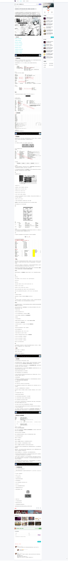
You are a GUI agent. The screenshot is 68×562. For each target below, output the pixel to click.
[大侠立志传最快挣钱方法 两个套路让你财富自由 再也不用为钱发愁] (45, 31)
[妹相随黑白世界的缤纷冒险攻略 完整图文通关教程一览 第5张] (28, 88)
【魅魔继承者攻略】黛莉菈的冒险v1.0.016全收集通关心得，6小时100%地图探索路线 (49, 18)
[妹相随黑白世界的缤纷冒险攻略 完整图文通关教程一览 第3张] (28, 68)
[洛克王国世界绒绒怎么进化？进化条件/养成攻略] (45, 28)
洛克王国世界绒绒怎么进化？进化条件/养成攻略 (49, 27)
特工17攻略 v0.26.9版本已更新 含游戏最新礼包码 (49, 42)
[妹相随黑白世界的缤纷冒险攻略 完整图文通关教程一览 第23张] (28, 496)
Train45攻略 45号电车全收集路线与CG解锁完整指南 (49, 24)
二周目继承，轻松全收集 (18, 40)
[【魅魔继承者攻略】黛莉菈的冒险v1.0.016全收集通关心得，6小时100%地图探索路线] (45, 18)
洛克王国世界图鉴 (51, 63)
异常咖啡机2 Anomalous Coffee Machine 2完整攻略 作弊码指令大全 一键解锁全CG (49, 57)
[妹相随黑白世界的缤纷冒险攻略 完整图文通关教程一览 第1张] (28, 25)
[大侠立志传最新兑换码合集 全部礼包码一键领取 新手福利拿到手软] (45, 34)
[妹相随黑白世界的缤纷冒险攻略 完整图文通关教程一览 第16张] (28, 237)
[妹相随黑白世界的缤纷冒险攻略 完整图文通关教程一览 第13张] (28, 179)
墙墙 (17, 546)
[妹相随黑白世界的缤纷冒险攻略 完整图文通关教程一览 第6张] (28, 96)
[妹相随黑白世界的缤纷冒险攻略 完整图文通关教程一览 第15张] (28, 225)
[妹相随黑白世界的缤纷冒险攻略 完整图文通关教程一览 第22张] (28, 492)
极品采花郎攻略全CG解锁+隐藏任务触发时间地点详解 (49, 51)
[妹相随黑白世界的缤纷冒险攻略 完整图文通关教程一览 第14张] (28, 213)
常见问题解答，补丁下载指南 (18, 52)
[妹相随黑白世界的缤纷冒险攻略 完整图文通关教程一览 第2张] (28, 55)
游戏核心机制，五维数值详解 (18, 42)
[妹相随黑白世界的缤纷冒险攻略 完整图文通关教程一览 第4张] (28, 79)
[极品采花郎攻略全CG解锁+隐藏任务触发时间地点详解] (45, 51)
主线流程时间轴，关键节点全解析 (19, 49)
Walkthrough (20, 549)
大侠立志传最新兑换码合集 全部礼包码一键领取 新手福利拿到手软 (49, 33)
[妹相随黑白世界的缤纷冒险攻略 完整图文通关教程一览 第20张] (28, 421)
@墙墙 (20, 550)
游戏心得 (23, 10)
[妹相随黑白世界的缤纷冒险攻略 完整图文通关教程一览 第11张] (28, 155)
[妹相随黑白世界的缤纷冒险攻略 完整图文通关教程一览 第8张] (28, 121)
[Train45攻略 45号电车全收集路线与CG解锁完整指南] (45, 24)
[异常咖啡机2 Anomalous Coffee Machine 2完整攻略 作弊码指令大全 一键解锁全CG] (45, 57)
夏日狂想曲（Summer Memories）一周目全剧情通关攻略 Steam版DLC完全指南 (49, 45)
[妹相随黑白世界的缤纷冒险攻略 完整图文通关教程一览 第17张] (28, 248)
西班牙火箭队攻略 (51, 65)
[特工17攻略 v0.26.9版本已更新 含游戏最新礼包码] (45, 42)
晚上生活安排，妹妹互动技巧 (18, 45)
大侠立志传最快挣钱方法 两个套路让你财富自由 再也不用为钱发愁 (49, 30)
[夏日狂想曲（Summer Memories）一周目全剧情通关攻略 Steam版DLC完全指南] (45, 45)
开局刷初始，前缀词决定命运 (18, 38)
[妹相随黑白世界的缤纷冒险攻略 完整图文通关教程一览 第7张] (28, 105)
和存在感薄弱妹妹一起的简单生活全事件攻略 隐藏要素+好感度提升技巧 (49, 54)
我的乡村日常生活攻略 (46, 63)
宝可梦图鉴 (45, 65)
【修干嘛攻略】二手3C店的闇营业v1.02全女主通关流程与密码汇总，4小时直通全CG (49, 21)
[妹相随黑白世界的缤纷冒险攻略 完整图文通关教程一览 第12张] (28, 163)
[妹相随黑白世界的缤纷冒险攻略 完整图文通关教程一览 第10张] (28, 145)
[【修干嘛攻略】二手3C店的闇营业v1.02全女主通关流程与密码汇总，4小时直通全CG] (45, 21)
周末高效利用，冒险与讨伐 (18, 47)
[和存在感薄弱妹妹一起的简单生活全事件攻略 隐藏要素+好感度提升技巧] (45, 54)
